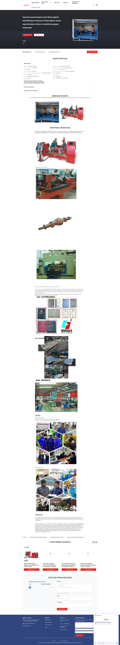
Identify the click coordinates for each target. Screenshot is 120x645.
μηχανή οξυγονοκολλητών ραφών (64, 621)
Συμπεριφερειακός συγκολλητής (63, 627)
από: (58, 595)
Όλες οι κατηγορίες (63, 629)
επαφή (46, 627)
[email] (30, 587)
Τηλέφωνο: (59, 602)
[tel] (33, 587)
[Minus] (117, 615)
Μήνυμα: (59, 581)
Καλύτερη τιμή (27, 35)
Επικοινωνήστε (62, 609)
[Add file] (95, 643)
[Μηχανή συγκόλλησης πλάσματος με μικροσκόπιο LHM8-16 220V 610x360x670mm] (32, 553)
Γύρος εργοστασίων (48, 622)
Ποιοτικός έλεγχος (48, 624)
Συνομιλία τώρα (39, 35)
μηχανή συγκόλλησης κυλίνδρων (57, 537)
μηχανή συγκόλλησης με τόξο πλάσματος (76, 537)
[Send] (117, 643)
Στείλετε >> (79, 635)
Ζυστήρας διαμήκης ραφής (65, 623)
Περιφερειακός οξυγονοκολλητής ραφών (38, 537)
